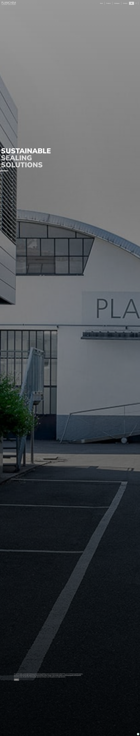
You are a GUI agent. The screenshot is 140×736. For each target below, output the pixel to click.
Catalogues (117, 3)
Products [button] (108, 3)
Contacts (125, 3)
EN (131, 3)
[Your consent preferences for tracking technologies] (138, 734)
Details (16, 679)
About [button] (101, 3)
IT (136, 3)
